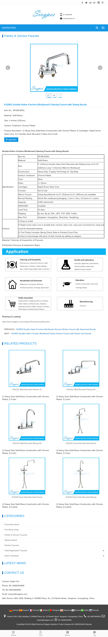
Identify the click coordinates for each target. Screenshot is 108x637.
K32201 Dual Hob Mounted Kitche (81, 443)
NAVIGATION (9, 28)
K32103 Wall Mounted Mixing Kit (27, 443)
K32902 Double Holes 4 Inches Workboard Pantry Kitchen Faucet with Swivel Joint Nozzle (51, 333)
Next (100, 68)
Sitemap (88, 624)
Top (94, 635)
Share (13, 635)
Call (40, 635)
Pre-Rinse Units (12, 530)
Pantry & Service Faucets (16, 535)
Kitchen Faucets (12, 545)
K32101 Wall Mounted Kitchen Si (27, 389)
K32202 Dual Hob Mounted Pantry (27, 497)
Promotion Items (12, 524)
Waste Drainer (11, 540)
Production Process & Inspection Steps (21, 245)
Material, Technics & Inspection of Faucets (22, 240)
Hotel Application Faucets (16, 550)
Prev (8, 68)
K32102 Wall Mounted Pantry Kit (81, 389)
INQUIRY (12, 140)
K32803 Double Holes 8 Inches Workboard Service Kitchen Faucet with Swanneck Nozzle (56, 329)
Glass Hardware (12, 556)
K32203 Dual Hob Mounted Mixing (81, 497)
